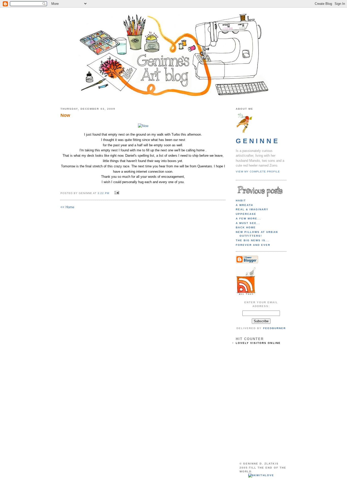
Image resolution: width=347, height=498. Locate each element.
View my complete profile (258, 171)
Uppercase (246, 214)
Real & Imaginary (252, 209)
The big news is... (253, 240)
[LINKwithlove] (261, 475)
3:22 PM (103, 193)
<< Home (67, 207)
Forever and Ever (253, 245)
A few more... (248, 218)
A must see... (248, 223)
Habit (241, 200)
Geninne (258, 141)
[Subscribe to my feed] (246, 295)
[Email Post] (116, 193)
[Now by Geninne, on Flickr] (143, 126)
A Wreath (244, 205)
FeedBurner (274, 328)
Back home (246, 227)
